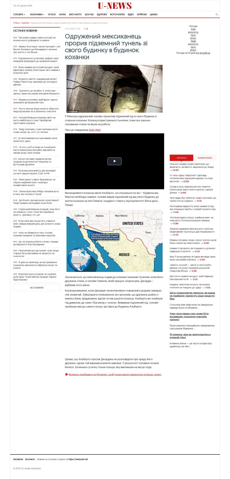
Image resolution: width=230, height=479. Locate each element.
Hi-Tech (52, 14)
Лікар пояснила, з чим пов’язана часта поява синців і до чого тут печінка (35, 130)
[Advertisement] (193, 105)
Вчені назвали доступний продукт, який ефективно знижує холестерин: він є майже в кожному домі (36, 70)
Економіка (36, 14)
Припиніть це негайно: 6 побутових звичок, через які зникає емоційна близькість (36, 92)
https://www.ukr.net (78, 459)
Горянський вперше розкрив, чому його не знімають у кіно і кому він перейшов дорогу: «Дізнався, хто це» (36, 212)
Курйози (142, 14)
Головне (18, 14)
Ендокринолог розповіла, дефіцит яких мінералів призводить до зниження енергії (35, 60)
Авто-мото (75, 14)
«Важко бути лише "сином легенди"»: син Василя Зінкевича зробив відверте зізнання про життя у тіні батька (36, 49)
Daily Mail (94, 129)
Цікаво (154, 14)
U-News (16, 23)
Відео (131, 14)
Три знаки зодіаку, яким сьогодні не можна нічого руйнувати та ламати (34, 39)
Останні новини (25, 30)
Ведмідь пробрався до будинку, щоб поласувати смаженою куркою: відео (115, 374)
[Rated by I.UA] (20, 474)
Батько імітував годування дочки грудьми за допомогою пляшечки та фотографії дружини (32, 161)
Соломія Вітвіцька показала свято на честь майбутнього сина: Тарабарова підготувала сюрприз (34, 120)
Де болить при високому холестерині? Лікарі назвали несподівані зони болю (36, 201)
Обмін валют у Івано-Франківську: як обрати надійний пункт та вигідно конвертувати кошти (34, 182)
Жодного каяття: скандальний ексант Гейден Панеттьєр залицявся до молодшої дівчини (35, 82)
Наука (62, 14)
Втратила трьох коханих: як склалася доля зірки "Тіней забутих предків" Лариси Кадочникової (34, 277)
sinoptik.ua (204, 52)
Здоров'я (102, 14)
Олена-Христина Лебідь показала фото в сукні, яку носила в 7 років (36, 193)
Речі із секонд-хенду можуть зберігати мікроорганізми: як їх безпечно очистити (36, 110)
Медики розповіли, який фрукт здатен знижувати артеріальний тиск (35, 101)
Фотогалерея (117, 14)
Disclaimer (18, 459)
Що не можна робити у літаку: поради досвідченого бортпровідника (35, 243)
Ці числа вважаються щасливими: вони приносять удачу (35, 139)
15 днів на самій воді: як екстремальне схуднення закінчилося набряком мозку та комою (35, 265)
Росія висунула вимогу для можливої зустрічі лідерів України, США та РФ (34, 172)
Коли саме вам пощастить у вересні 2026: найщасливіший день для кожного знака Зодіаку (36, 224)
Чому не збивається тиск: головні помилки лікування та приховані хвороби (34, 234)
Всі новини (36, 287)
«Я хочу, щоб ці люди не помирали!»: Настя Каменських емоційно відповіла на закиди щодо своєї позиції (34, 150)
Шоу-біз (89, 14)
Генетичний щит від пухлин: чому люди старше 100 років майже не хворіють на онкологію (36, 253)
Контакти (30, 459)
